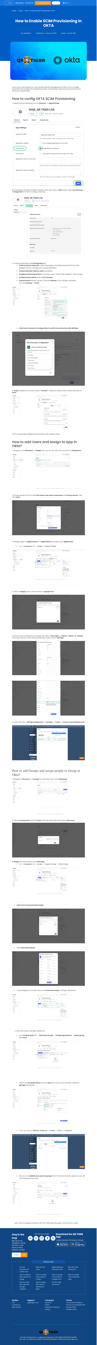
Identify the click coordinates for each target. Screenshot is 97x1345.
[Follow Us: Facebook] (47, 1238)
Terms (69, 1300)
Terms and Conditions (74, 1302)
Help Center (16, 1307)
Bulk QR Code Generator (73, 1268)
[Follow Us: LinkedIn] (30, 1238)
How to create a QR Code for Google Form (57, 1277)
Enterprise (66, 1223)
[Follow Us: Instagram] (41, 1238)
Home (14, 11)
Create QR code (43, 3)
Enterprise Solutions (52, 1307)
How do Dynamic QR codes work (24, 1269)
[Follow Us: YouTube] (36, 1238)
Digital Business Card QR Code (57, 1268)
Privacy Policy (71, 1307)
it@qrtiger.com (33, 1302)
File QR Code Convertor (56, 1283)
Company (49, 1300)
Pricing (47, 1309)
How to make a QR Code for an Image (25, 1277)
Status (47, 1305)
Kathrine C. (27, 33)
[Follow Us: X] (53, 1238)
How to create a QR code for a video (41, 1277)
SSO (71, 1223)
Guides (15, 1300)
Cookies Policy (71, 1309)
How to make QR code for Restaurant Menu (41, 1285)
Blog (20, 11)
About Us (48, 1302)
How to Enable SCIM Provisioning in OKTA (40, 11)
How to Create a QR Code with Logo (73, 1277)
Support (31, 1300)
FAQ (13, 1302)
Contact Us (16, 1305)
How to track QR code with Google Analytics (24, 1285)
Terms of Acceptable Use (75, 1305)
